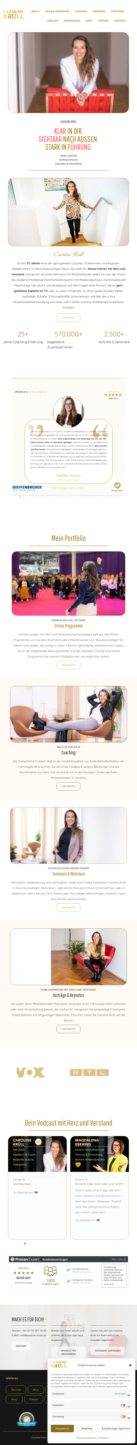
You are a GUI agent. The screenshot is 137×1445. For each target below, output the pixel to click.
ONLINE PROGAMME (57, 11)
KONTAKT (120, 20)
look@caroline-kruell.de (33, 1335)
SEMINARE (99, 11)
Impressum (103, 1437)
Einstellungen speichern (116, 1428)
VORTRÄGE (117, 11)
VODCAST (52, 20)
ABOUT (35, 11)
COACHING (81, 11)
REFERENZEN (72, 20)
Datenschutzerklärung (86, 1437)
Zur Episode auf (23, 1192)
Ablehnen (87, 1428)
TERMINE (103, 20)
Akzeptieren (62, 1428)
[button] (130, 1365)
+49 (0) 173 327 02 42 (33, 1330)
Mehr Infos (117, 1259)
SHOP (89, 20)
